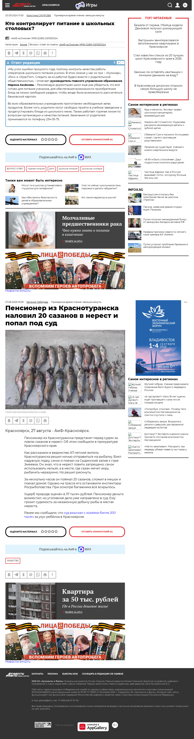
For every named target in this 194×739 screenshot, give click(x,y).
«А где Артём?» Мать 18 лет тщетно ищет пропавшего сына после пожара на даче (164, 399)
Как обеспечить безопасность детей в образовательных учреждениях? (39, 200)
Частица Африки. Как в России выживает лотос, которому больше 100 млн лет (165, 175)
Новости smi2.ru (18, 290)
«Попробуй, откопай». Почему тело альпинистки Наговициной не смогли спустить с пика (165, 412)
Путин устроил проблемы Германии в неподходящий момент (165, 245)
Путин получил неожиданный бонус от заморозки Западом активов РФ (165, 220)
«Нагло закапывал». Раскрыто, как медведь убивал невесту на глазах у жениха (165, 449)
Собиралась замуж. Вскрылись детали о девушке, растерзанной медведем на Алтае (163, 424)
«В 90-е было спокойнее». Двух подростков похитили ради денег (164, 161)
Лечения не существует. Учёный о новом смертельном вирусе (164, 148)
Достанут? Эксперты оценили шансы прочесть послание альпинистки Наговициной (166, 437)
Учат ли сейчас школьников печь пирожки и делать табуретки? (101, 187)
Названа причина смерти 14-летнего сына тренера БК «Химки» (164, 233)
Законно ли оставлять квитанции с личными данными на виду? (158, 74)
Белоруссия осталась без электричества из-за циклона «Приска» (160, 197)
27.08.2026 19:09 (14, 302)
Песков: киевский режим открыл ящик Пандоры (162, 208)
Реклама (53, 674)
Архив (23, 44)
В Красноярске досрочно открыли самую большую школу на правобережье (158, 89)
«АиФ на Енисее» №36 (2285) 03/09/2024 (82, 44)
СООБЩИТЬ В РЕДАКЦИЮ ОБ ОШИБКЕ (102, 674)
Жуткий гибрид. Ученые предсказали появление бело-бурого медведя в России (166, 387)
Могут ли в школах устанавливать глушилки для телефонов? (42, 187)
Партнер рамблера (64, 725)
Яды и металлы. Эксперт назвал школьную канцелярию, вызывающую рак (163, 112)
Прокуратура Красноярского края (25, 411)
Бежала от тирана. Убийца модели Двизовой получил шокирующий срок (158, 28)
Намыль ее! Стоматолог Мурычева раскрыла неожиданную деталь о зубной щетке (164, 125)
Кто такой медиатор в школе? (98, 197)
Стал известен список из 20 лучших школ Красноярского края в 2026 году (158, 59)
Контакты (37, 674)
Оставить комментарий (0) (97, 139)
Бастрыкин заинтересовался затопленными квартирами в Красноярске (158, 43)
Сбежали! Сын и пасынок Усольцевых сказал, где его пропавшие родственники (166, 137)
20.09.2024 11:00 (14, 15)
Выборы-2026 (70, 674)
